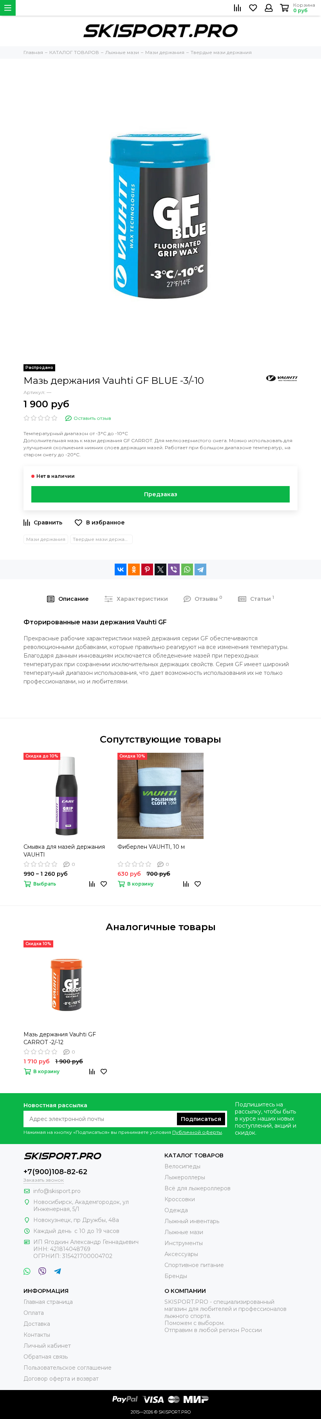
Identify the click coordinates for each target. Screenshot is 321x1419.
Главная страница (48, 1301)
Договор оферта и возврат (61, 1378)
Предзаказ (160, 494)
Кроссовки (179, 1199)
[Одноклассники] (134, 569)
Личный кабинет (47, 1345)
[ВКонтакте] (120, 569)
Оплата (33, 1312)
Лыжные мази (183, 1232)
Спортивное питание (194, 1265)
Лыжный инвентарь (191, 1221)
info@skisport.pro (57, 1191)
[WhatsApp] (187, 569)
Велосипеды (182, 1166)
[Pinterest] (147, 569)
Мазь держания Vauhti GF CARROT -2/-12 (59, 1038)
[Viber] (174, 569)
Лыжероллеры (184, 1177)
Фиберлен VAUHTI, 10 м (151, 846)
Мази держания (45, 539)
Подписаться (201, 1119)
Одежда (176, 1210)
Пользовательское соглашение (67, 1367)
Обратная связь (45, 1356)
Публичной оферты (197, 1132)
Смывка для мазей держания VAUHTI (64, 850)
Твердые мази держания (103, 539)
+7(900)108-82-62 (55, 1172)
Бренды (175, 1276)
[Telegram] (200, 569)
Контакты (36, 1334)
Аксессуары (181, 1254)
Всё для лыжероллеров (197, 1188)
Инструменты (183, 1243)
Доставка (36, 1323)
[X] (160, 569)
